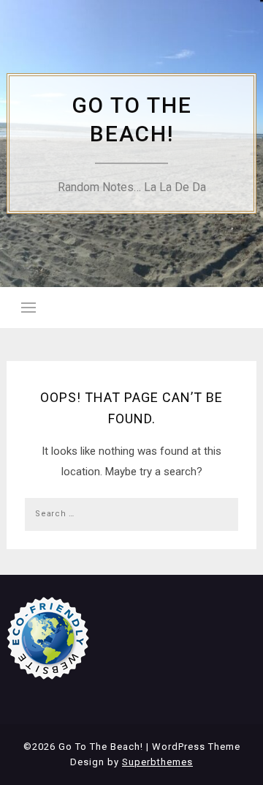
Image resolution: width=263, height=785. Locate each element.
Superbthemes (157, 761)
